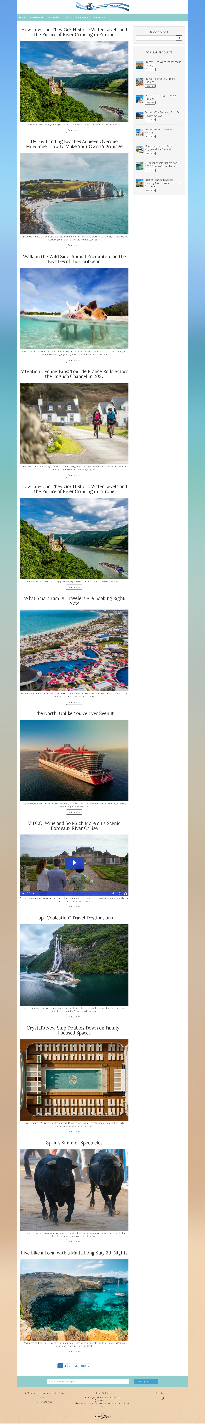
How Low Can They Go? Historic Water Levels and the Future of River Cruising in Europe (74, 32)
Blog (68, 17)
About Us (43, 1397)
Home (22, 17)
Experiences (36, 17)
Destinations (55, 17)
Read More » (74, 130)
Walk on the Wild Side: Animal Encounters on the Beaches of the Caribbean (74, 259)
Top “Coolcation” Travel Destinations (74, 918)
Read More (150, 69)
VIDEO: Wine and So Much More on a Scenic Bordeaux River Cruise (74, 825)
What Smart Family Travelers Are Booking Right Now (74, 600)
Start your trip (145, 1381)
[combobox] (88, 1381)
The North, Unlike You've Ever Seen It (74, 713)
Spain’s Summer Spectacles (74, 1143)
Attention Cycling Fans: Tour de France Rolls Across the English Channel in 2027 (74, 373)
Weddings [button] (81, 17)
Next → (85, 1365)
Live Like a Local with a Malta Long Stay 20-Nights (74, 1253)
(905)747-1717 (104, 1400)
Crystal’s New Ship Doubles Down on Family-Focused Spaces (74, 1030)
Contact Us (99, 17)
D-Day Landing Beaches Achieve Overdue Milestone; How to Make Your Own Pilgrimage (74, 144)
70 (76, 1365)
